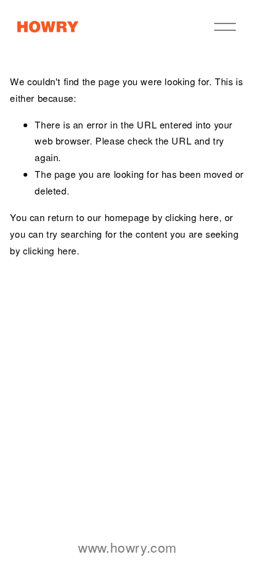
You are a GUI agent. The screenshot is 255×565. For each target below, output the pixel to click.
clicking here (192, 217)
